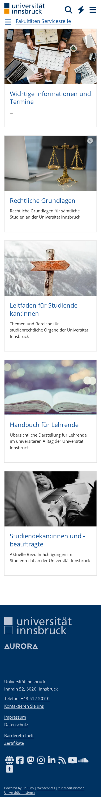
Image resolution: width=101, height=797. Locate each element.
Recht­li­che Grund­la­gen (42, 200)
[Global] (79, 8)
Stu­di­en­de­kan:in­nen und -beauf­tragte (47, 540)
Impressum (15, 717)
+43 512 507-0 (35, 698)
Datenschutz (16, 724)
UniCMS (28, 788)
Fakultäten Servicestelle (43, 21)
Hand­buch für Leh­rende (44, 424)
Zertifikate (14, 743)
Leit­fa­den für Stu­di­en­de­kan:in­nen (44, 309)
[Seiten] (92, 9)
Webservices (46, 788)
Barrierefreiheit (19, 735)
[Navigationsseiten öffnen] (8, 22)
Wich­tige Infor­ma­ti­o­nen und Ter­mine (50, 97)
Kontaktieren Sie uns (24, 706)
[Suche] (68, 9)
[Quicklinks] (81, 9)
